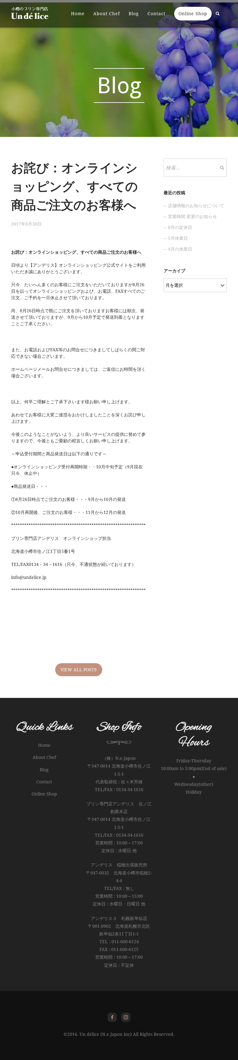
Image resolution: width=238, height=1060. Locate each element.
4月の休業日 (180, 249)
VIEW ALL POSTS (78, 669)
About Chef (106, 13)
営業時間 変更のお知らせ (192, 216)
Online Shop (192, 13)
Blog (134, 13)
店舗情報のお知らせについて (196, 205)
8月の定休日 (180, 227)
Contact (156, 13)
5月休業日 (178, 238)
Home (78, 13)
